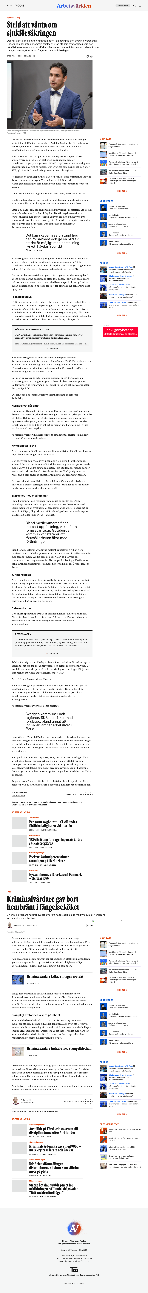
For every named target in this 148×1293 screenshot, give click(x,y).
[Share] (91, 56)
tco (86, 802)
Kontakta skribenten (18, 795)
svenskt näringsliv (73, 802)
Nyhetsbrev (123, 5)
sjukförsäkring (49, 802)
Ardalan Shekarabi (30, 802)
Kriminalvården (28, 1112)
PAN (39, 1112)
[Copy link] (87, 56)
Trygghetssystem (38, 805)
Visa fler (122, 191)
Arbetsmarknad (20, 805)
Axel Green (19, 925)
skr (60, 802)
